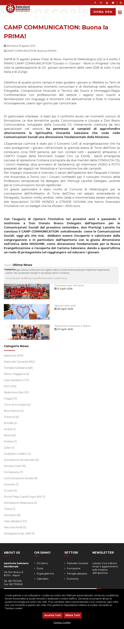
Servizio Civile (15, 466)
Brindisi (10, 423)
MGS (10, 386)
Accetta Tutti (52, 615)
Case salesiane (15, 521)
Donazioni (12, 515)
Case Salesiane (16, 380)
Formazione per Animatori (69, 285)
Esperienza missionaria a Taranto (72, 326)
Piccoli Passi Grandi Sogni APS (24, 496)
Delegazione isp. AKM (19, 533)
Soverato (11, 484)
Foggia (10, 398)
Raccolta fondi (15, 527)
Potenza (11, 416)
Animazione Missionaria (20, 502)
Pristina (10, 441)
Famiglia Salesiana (18, 367)
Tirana (9, 508)
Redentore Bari (16, 392)
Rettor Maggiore (16, 374)
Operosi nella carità (65, 305)
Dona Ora (103, 11)
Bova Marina (14, 410)
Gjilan (9, 447)
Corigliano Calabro (17, 453)
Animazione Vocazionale (21, 459)
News (10, 435)
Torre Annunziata (17, 404)
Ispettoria (13, 355)
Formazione (13, 472)
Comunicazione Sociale (21, 478)
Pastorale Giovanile (19, 361)
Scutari (10, 490)
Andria (10, 429)
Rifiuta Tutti (72, 615)
